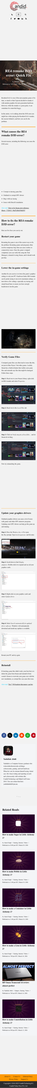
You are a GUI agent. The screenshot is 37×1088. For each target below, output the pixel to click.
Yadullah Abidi (18, 82)
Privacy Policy (13, 1079)
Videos (26, 843)
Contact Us (16, 1076)
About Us (7, 1076)
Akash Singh (7, 843)
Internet (21, 843)
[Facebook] (11, 18)
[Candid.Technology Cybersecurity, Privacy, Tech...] (18, 6)
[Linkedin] (22, 18)
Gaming (15, 843)
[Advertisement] (18, 40)
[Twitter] (14, 18)
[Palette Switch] (12, 14)
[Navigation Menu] (18, 14)
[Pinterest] (33, 735)
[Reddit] (21, 735)
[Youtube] (18, 18)
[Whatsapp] (27, 735)
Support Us (24, 1079)
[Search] (25, 14)
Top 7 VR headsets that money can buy (20, 684)
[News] (26, 18)
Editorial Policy (28, 1076)
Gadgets (17, 991)
